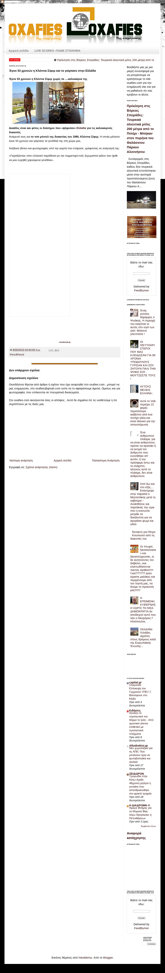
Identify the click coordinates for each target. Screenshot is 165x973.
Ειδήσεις (135, 710)
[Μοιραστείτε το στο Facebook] (56, 350)
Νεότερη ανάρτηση (21, 460)
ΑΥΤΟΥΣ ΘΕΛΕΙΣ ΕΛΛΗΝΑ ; (146, 390)
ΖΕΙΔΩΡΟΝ (136, 773)
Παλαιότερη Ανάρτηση (106, 460)
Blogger (108, 957)
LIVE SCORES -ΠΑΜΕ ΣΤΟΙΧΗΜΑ (57, 50)
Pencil (13, 354)
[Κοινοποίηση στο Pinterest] (58, 350)
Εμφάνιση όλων (148, 826)
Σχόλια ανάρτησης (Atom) (41, 467)
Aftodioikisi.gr (138, 745)
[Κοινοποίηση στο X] (54, 350)
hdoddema (85, 957)
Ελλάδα (81, 128)
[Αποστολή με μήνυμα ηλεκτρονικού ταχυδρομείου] (49, 350)
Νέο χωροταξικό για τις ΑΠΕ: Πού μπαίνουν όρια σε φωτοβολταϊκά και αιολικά (141, 755)
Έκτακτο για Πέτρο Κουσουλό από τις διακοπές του (142, 535)
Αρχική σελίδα (19, 50)
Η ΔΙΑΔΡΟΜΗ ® (139, 805)
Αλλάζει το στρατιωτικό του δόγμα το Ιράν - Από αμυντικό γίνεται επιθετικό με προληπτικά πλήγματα (141, 723)
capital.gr (135, 682)
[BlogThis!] (52, 350)
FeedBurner (141, 290)
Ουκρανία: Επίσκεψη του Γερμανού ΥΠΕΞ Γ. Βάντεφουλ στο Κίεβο (140, 691)
